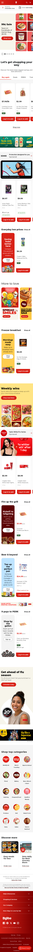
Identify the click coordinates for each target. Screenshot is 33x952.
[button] (6, 215)
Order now (8, 866)
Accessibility (16, 950)
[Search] (26, 2)
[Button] (2, 54)
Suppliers (14, 947)
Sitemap (13, 935)
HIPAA (20, 941)
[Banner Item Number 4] (13, 54)
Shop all (27, 229)
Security (28, 938)
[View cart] (30, 2)
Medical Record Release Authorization (12, 944)
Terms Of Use (13, 941)
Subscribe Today (16, 880)
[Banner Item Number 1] (7, 54)
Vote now (25, 866)
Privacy (19, 935)
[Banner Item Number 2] (9, 54)
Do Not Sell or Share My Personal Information (13, 938)
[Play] (16, 447)
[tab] (5, 77)
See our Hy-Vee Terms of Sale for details (16, 887)
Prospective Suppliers (5, 947)
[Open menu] (2, 2)
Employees (26, 944)
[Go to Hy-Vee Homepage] (17, 2)
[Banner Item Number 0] (5, 54)
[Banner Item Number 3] (11, 54)
